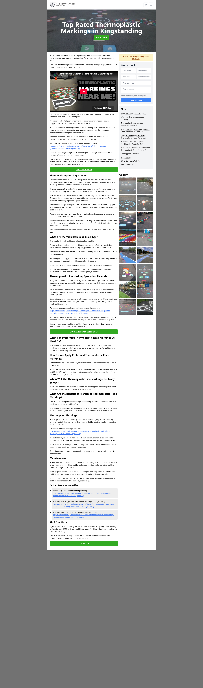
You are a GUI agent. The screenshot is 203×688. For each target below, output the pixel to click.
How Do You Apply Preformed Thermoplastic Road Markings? (133, 136)
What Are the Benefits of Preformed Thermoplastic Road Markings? (135, 148)
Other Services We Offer (130, 161)
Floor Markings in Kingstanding (133, 113)
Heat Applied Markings (130, 154)
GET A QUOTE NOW (84, 170)
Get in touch (101, 37)
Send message (136, 100)
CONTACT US (84, 543)
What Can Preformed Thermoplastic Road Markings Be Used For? (135, 130)
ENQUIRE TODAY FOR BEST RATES (84, 332)
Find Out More (127, 164)
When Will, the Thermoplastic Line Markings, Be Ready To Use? (134, 142)
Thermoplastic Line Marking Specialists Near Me (132, 124)
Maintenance (126, 157)
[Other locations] (145, 5)
